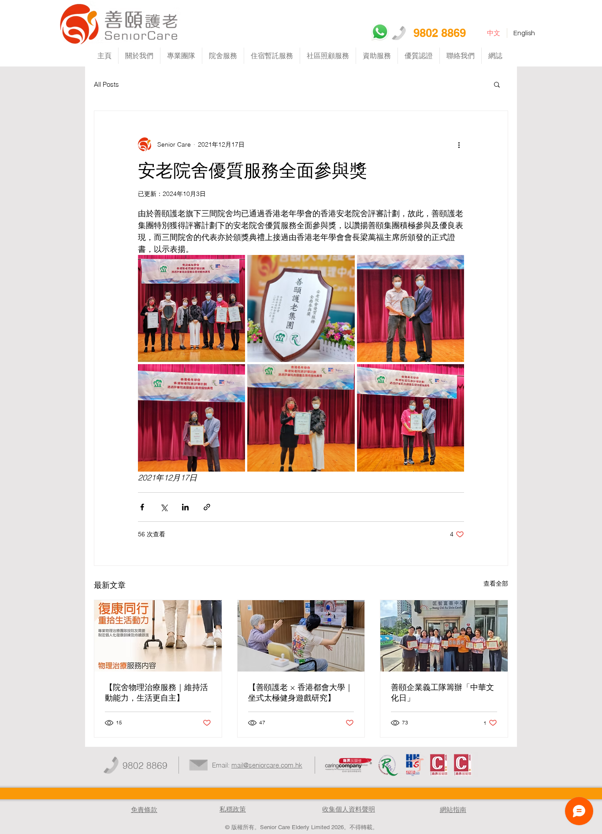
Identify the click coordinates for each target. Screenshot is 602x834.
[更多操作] (458, 144)
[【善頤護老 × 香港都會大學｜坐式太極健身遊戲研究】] (301, 636)
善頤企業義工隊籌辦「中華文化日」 (442, 692)
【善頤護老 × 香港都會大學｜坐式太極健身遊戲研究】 (300, 692)
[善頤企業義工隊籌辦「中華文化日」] (444, 636)
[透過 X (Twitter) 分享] (164, 507)
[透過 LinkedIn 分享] (185, 507)
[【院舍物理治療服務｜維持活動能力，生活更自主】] (158, 636)
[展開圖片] (191, 308)
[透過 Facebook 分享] (142, 507)
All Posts (106, 84)
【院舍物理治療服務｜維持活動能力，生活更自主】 (156, 692)
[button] (497, 84)
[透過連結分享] (207, 507)
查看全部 (495, 583)
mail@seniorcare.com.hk (266, 765)
